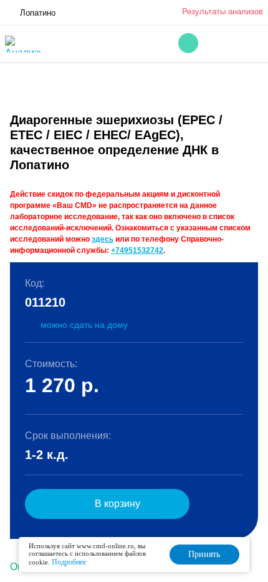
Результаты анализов (222, 11)
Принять (204, 554)
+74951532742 (137, 250)
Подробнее (69, 562)
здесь (102, 239)
